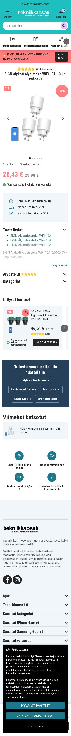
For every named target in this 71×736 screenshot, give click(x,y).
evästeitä (23, 659)
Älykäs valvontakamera (35, 380)
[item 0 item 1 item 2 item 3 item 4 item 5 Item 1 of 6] (35, 118)
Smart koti (8, 164)
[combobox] (35, 26)
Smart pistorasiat (30, 164)
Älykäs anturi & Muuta (23, 389)
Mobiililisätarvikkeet (36, 45)
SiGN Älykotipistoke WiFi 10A (30, 236)
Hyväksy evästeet (35, 705)
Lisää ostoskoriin (45, 342)
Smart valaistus (51, 389)
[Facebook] (7, 579)
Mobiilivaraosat (12, 45)
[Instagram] (17, 579)
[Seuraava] (66, 41)
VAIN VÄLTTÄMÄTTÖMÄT (35, 716)
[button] (35, 229)
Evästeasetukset (35, 726)
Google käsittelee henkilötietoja (30, 671)
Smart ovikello (22, 398)
